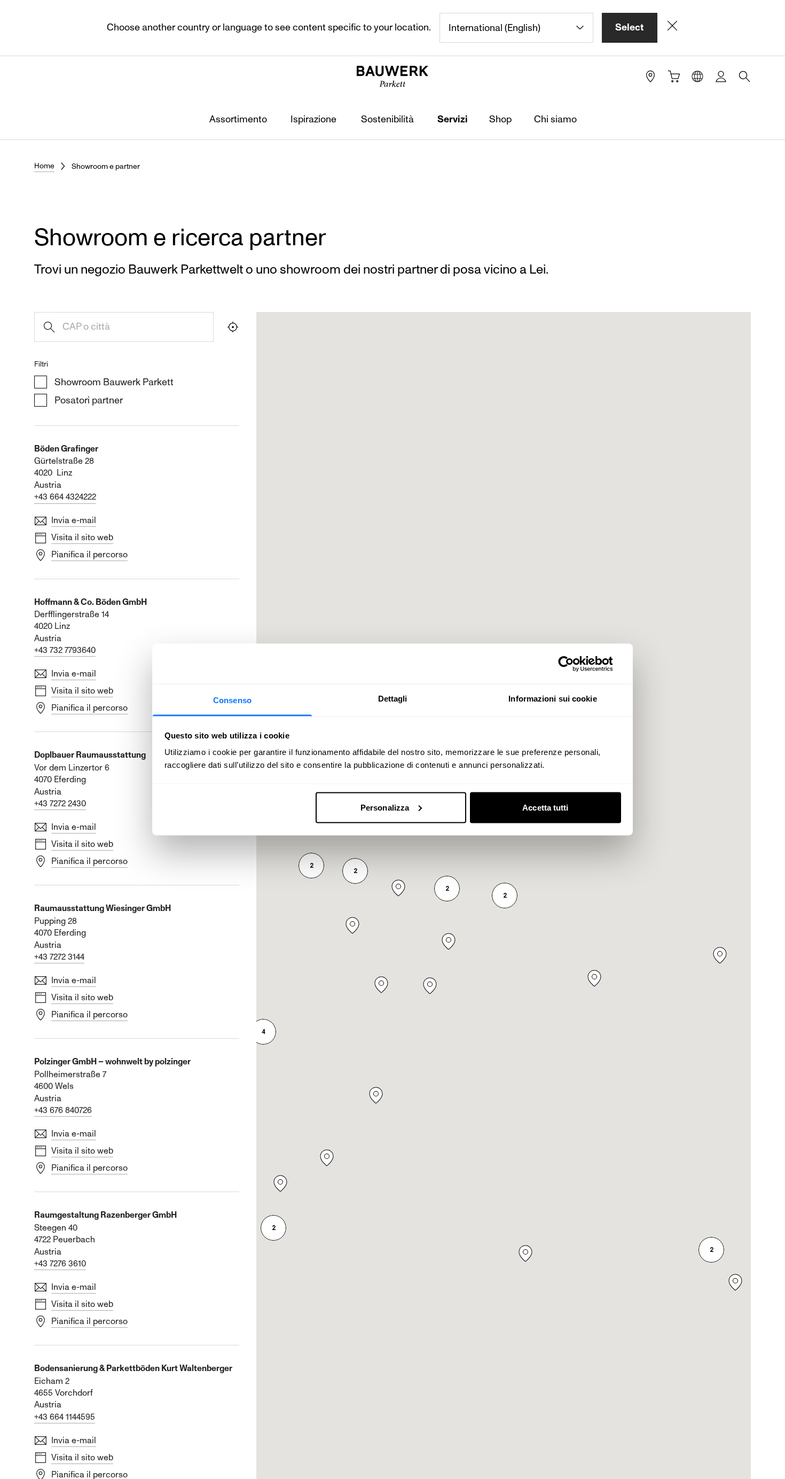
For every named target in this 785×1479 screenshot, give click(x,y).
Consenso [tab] (232, 700)
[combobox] (516, 28)
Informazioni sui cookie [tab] (552, 698)
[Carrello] (674, 76)
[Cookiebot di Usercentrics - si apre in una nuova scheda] (574, 664)
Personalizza (384, 807)
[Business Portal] (721, 76)
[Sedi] (650, 76)
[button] (504, 895)
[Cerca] (744, 76)
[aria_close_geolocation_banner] (672, 27)
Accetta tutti (545, 807)
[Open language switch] (697, 76)
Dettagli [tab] (392, 698)
